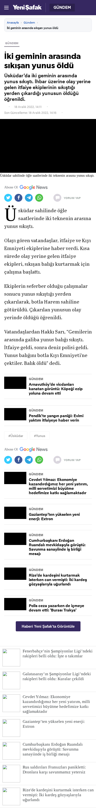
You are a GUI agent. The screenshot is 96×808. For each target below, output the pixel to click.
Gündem (29, 22)
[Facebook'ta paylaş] (20, 198)
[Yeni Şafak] (27, 8)
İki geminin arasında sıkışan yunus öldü (32, 28)
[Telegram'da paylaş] (30, 198)
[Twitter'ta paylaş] (9, 198)
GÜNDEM (11, 43)
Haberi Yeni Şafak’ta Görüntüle (48, 626)
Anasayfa (13, 22)
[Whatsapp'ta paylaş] (40, 198)
